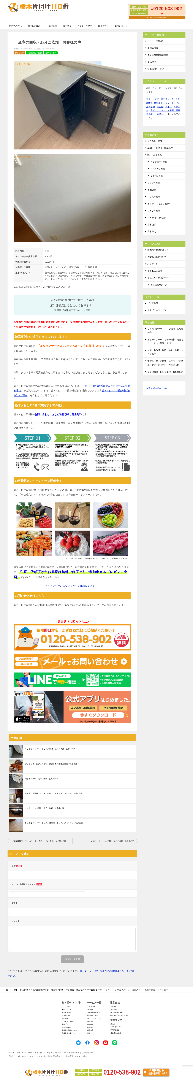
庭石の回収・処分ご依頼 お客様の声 (165, 372)
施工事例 (67, 26)
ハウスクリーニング (159, 88)
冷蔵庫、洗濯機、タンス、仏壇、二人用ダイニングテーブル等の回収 (54, 793)
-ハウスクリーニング (94, 1018)
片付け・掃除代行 (155, 41)
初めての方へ (15, 26)
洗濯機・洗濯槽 (153, 114)
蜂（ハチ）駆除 (154, 155)
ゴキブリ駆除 (153, 210)
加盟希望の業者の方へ (156, 388)
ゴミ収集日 (152, 303)
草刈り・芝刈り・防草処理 (160, 148)
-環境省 (112, 1024)
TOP (59, 990)
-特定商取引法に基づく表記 (119, 1015)
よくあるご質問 (154, 271)
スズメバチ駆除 (157, 169)
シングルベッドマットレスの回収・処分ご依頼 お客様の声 (50, 749)
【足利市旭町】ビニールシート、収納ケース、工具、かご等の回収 (39, 841)
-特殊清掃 (90, 1021)
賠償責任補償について (69, 1030)
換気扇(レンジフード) (164, 103)
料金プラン (103, 26)
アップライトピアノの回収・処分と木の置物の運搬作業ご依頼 (51, 764)
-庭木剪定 (90, 1030)
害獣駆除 (151, 190)
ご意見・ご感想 (85, 26)
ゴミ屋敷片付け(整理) (157, 55)
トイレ (168, 106)
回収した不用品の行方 (158, 278)
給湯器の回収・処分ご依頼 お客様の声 (42, 779)
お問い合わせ (121, 26)
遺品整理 (151, 62)
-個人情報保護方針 (116, 1012)
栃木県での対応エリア (158, 250)
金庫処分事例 (50, 53)
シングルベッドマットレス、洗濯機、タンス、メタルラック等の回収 (54, 823)
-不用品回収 (91, 1006)
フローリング (152, 99)
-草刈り (89, 1033)
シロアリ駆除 (153, 183)
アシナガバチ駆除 (158, 162)
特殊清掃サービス (155, 69)
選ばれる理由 (34, 26)
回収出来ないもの (158, 285)
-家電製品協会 (115, 1030)
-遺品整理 (90, 1009)
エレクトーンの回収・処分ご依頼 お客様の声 (44, 808)
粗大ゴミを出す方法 (156, 310)
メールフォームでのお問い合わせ (157, 17)
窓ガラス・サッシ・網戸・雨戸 (165, 110)
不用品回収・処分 (34, 53)
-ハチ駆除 (90, 1024)
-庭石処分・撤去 (92, 1015)
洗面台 (160, 106)
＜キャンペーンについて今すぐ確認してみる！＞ (72, 585)
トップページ (66, 1006)
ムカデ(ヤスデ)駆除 (156, 217)
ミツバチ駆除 (156, 176)
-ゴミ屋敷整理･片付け (94, 1012)
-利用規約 (113, 1009)
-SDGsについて (115, 1027)
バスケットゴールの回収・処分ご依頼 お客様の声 (112, 841)
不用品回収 (152, 48)
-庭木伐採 (90, 1027)
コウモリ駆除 (153, 196)
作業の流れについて (156, 257)
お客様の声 (51, 26)
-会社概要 (113, 1006)
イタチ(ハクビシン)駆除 (158, 203)
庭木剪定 (151, 231)
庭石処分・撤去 (154, 141)
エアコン (165, 99)
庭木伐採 (151, 224)
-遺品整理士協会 (115, 1033)
